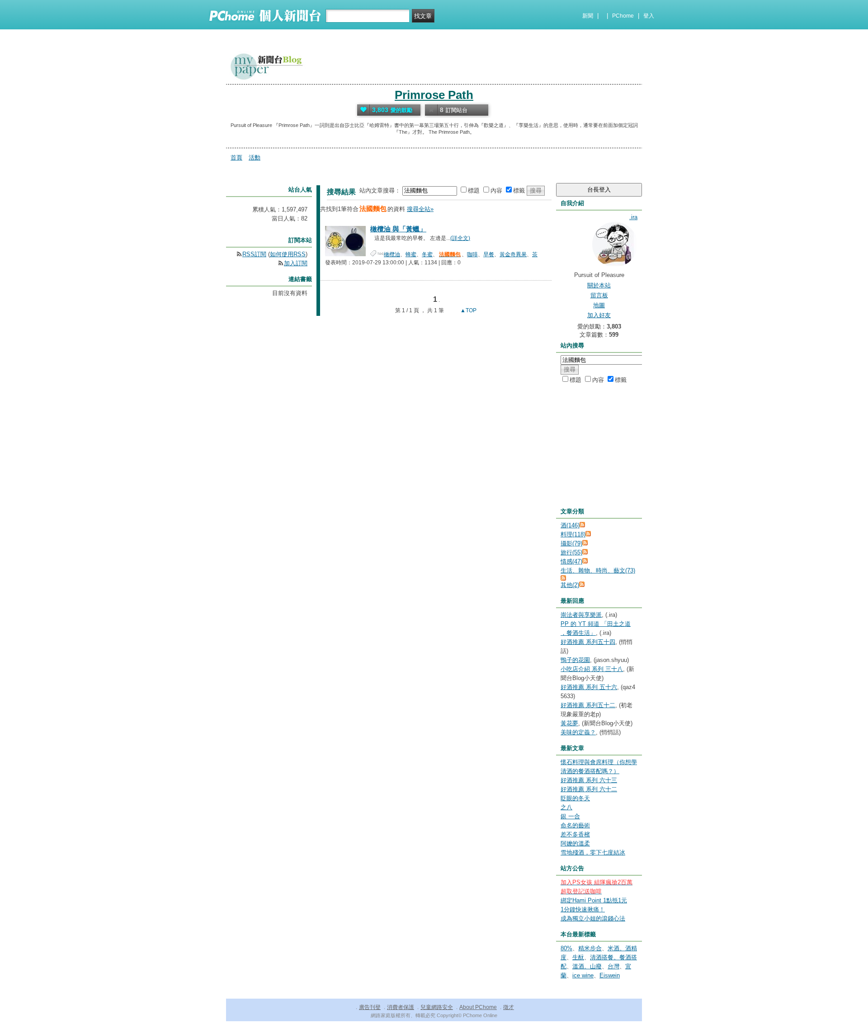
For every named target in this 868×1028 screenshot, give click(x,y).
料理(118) (573, 534)
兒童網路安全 (436, 1007)
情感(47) (571, 561)
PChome (623, 16)
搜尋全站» (420, 209)
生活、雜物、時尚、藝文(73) (598, 570)
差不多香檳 (575, 834)
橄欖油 (392, 254)
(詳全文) (460, 238)
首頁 (236, 157)
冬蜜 (427, 254)
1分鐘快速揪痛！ (583, 909)
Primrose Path (434, 95)
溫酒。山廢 (587, 966)
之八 (566, 807)
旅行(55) (571, 552)
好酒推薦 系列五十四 (588, 641)
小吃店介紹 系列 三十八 (592, 669)
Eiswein (609, 975)
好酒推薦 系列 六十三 (589, 780)
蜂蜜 (411, 254)
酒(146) (570, 525)
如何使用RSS (288, 254)
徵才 (508, 1007)
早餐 (488, 254)
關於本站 (599, 285)
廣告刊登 (370, 1007)
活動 (254, 157)
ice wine (583, 975)
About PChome (478, 1007)
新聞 (587, 16)
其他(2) (570, 585)
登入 (648, 16)
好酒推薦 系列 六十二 (589, 789)
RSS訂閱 (254, 254)
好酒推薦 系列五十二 (588, 705)
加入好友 (599, 315)
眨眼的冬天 (575, 798)
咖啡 (472, 254)
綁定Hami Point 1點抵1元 (594, 900)
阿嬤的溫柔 (575, 843)
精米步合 (590, 948)
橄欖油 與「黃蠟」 (398, 229)
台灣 (613, 966)
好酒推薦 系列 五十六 (589, 687)
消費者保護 (400, 1007)
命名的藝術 (575, 825)
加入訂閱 (295, 263)
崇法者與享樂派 (581, 614)
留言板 (599, 295)
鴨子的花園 (575, 660)
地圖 (599, 305)
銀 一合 (570, 816)
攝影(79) (571, 543)
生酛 (578, 957)
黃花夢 (569, 723)
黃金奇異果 (513, 254)
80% (566, 948)
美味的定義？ (578, 732)
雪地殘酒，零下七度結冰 (593, 852)
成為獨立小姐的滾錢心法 (593, 918)
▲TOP (467, 310)
